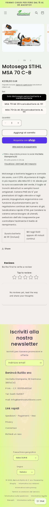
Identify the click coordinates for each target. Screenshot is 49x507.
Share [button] (8, 248)
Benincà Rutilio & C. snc (23, 480)
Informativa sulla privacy (26, 487)
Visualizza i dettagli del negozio (20, 163)
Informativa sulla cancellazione (30, 500)
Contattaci (11, 428)
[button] (5, 13)
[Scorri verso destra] (30, 60)
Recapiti (10, 500)
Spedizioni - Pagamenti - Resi (20, 415)
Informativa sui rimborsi (29, 483)
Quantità (6, 117)
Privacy (9, 422)
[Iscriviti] (40, 363)
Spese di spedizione (24, 85)
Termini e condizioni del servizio (25, 492)
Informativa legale (39, 496)
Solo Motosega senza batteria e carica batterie (24, 97)
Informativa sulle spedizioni (17, 496)
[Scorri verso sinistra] (19, 60)
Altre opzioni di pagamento (24, 147)
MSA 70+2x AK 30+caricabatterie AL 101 (24, 110)
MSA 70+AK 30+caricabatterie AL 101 (24, 104)
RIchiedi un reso (13, 434)
